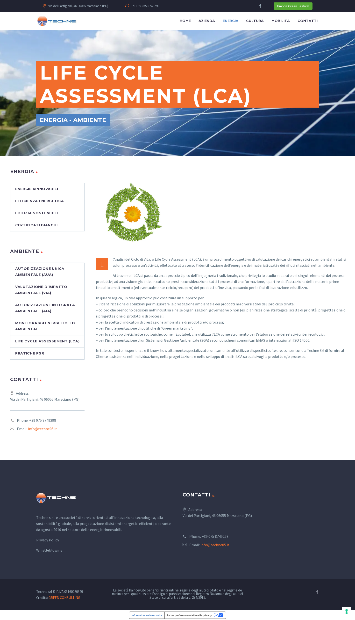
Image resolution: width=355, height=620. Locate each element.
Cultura (255, 21)
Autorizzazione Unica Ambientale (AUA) (39, 271)
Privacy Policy (47, 540)
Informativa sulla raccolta (147, 615)
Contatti (308, 21)
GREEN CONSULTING (64, 597)
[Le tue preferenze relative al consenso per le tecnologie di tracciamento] (346, 611)
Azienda (207, 21)
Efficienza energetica (39, 201)
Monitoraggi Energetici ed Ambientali (45, 326)
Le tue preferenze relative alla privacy (189, 615)
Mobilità (280, 21)
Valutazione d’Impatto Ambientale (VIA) (41, 290)
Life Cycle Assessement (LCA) (47, 341)
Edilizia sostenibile (37, 213)
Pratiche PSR (29, 353)
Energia (230, 21)
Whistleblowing (49, 550)
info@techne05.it (42, 428)
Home (185, 21)
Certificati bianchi (36, 225)
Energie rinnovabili (36, 189)
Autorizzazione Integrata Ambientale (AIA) (45, 308)
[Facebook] (317, 592)
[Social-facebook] (260, 6)
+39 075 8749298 (42, 420)
